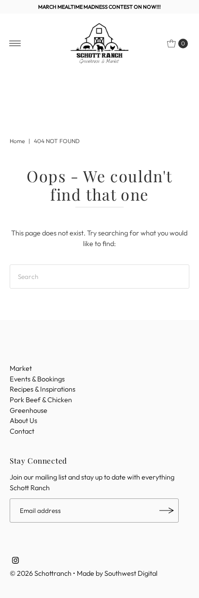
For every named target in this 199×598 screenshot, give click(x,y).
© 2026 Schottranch (40, 573)
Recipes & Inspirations (42, 389)
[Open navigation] (15, 43)
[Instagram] (15, 561)
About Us (23, 420)
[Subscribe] (167, 510)
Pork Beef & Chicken (41, 399)
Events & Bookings (37, 379)
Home (17, 141)
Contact (22, 431)
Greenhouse (28, 410)
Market (21, 368)
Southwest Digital (130, 573)
